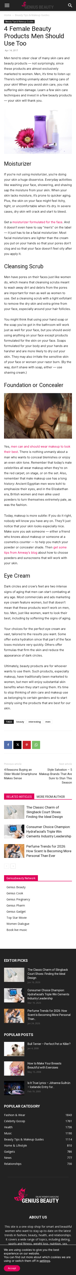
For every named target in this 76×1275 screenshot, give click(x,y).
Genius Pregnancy (18, 899)
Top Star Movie (16, 918)
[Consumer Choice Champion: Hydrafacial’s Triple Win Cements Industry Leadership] (14, 832)
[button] (6, 5)
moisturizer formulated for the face (37, 222)
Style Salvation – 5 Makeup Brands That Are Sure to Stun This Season (55, 776)
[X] (17, 745)
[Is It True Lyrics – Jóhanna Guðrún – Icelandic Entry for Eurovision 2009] (14, 1088)
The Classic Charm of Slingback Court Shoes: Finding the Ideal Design (44, 812)
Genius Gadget (16, 911)
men (47, 721)
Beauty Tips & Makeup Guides (32, 15)
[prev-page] (6, 866)
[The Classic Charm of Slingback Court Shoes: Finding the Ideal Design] (14, 812)
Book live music (16, 930)
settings (45, 1260)
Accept (12, 1268)
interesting (35, 721)
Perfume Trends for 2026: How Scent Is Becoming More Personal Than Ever (48, 851)
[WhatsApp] (36, 745)
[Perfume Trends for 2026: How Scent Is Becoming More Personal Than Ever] (14, 851)
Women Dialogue (17, 924)
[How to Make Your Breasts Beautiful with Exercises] (14, 1068)
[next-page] (13, 866)
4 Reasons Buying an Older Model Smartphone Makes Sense (20, 774)
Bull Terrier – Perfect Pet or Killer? (49, 1044)
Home (7, 15)
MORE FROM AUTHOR (51, 796)
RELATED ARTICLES (19, 796)
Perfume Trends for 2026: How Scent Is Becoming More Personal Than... (49, 1015)
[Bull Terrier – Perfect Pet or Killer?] (14, 1049)
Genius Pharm (15, 905)
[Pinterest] (27, 745)
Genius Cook (14, 893)
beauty (20, 721)
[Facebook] (8, 745)
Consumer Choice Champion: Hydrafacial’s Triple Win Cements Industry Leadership (48, 831)
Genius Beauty (16, 887)
